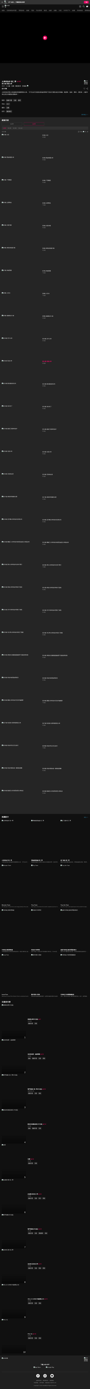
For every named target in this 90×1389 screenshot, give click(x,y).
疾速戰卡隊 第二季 (33, 1194)
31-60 (9, 128)
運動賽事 (41, 1233)
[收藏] (84, 89)
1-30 (4, 128)
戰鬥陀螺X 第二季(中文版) (35, 1089)
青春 (46, 1233)
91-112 (20, 128)
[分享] (87, 89)
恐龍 (44, 1268)
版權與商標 (38, 1380)
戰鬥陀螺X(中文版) (33, 1229)
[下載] (80, 6)
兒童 (15, 100)
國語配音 (18, 86)
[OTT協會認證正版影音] (86, 82)
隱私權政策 (45, 1380)
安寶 (29, 1159)
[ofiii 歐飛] (8, 6)
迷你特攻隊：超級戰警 (34, 1054)
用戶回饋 (42, 1382)
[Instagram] (45, 1376)
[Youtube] (52, 1376)
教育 (19, 100)
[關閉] (2, 2)
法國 (12, 86)
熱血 (40, 1093)
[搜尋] (84, 6)
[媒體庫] (87, 6)
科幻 (40, 1198)
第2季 (34, 124)
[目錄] (3, 6)
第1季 (12, 124)
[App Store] (39, 1368)
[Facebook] (38, 1376)
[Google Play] (51, 1368)
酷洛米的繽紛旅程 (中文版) (35, 1124)
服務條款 (52, 1380)
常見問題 (36, 1382)
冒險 (44, 1058)
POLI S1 (30, 1334)
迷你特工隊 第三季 (33, 1264)
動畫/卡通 (9, 100)
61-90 (14, 128)
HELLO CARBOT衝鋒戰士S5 (36, 1299)
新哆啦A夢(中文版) (33, 1019)
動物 (29, 1058)
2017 (3, 86)
